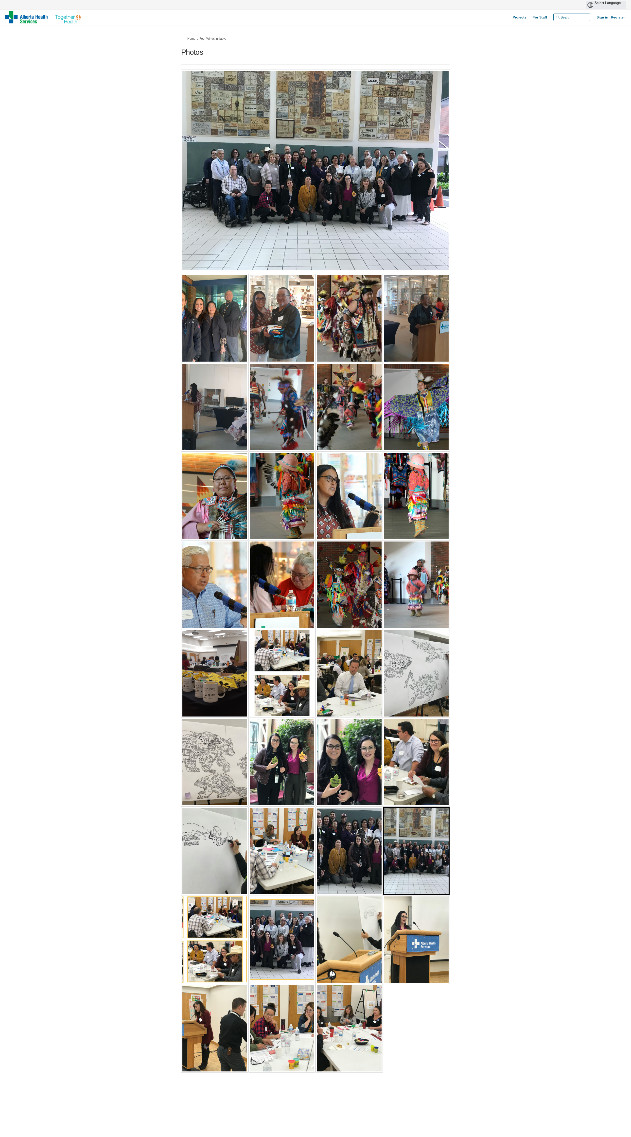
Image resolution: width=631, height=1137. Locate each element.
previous (194, 178)
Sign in (602, 17)
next (432, 178)
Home (191, 38)
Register (618, 17)
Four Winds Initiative (213, 38)
